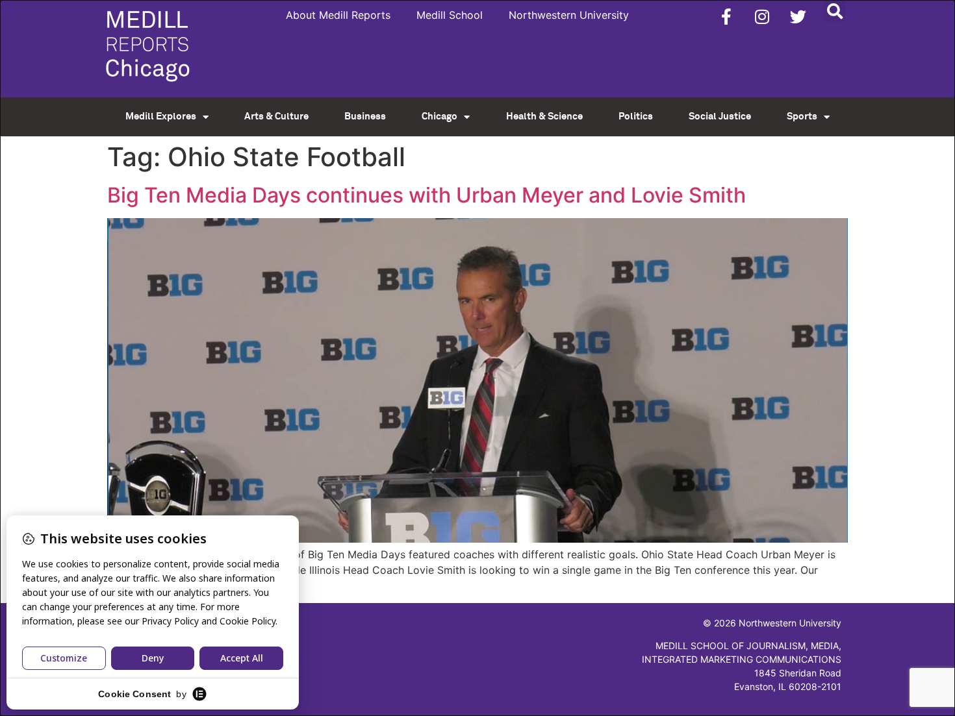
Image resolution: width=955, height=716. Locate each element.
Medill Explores (160, 116)
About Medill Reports (338, 14)
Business (365, 116)
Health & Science (544, 116)
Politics (635, 116)
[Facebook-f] (726, 16)
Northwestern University (569, 14)
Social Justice (720, 116)
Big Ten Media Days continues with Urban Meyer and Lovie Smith (426, 195)
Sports (802, 116)
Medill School (449, 14)
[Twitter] (798, 16)
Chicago (439, 116)
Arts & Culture (276, 116)
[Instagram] (762, 16)
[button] (834, 10)
